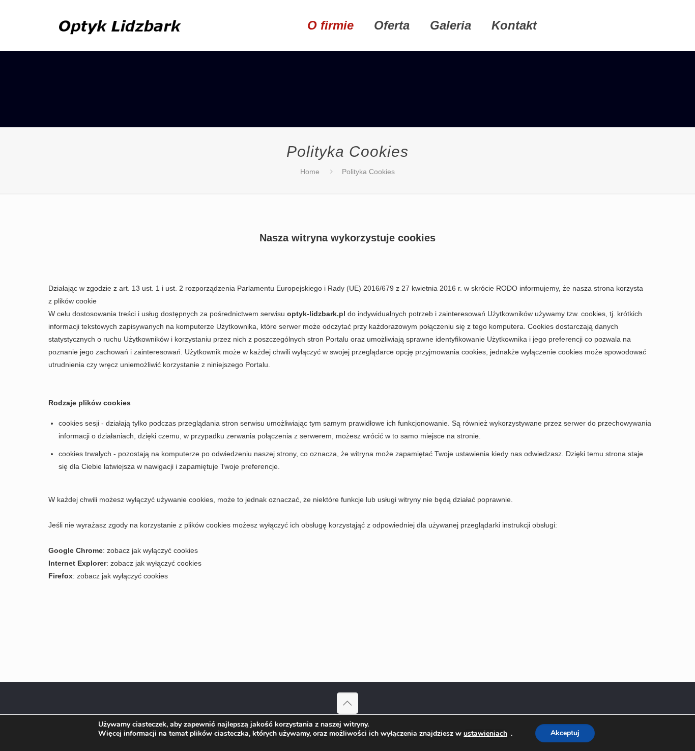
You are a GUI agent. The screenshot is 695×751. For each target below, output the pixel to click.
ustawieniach (485, 733)
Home (310, 172)
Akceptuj (565, 733)
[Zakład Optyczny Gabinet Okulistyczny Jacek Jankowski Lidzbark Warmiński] (122, 25)
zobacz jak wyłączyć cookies (152, 550)
